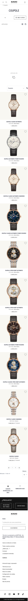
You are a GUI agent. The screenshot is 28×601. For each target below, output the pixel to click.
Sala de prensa (6, 581)
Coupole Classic (14, 456)
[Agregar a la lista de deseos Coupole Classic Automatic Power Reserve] (25, 205)
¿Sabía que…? (6, 548)
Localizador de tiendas (8, 553)
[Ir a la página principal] (14, 2)
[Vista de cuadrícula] (22, 24)
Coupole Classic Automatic (14, 121)
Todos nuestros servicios (8, 546)
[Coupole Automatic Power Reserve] (14, 143)
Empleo (4, 579)
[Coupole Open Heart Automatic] (14, 254)
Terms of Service (20, 536)
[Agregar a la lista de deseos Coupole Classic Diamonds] (25, 391)
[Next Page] (19, 467)
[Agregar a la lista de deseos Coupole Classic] (25, 429)
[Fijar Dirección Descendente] (27, 88)
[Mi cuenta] (25, 2)
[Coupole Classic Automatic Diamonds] (14, 180)
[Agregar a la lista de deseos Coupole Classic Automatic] (25, 94)
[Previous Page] (9, 467)
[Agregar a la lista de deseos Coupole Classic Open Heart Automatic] (25, 354)
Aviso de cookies (6, 571)
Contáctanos (21, 506)
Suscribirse (14, 528)
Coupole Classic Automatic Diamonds (14, 196)
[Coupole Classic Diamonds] (14, 403)
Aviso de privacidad (7, 569)
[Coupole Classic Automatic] (14, 106)
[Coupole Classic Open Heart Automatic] (14, 366)
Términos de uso (6, 566)
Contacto (4, 551)
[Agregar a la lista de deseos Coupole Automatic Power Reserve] (25, 131)
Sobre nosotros (6, 576)
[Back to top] (14, 76)
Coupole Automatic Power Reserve (14, 159)
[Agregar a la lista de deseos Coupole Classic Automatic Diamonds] (25, 168)
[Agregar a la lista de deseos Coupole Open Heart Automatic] (25, 243)
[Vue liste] (25, 24)
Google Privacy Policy (7, 536)
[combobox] (4, 17)
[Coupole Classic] (14, 440)
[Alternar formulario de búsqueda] (6, 2)
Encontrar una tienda (6, 505)
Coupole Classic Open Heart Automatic (14, 382)
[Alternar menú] (3, 2)
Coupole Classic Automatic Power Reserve (14, 233)
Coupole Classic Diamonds (14, 419)
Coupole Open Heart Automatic (14, 270)
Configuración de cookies (8, 574)
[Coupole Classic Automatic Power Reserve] (14, 217)
